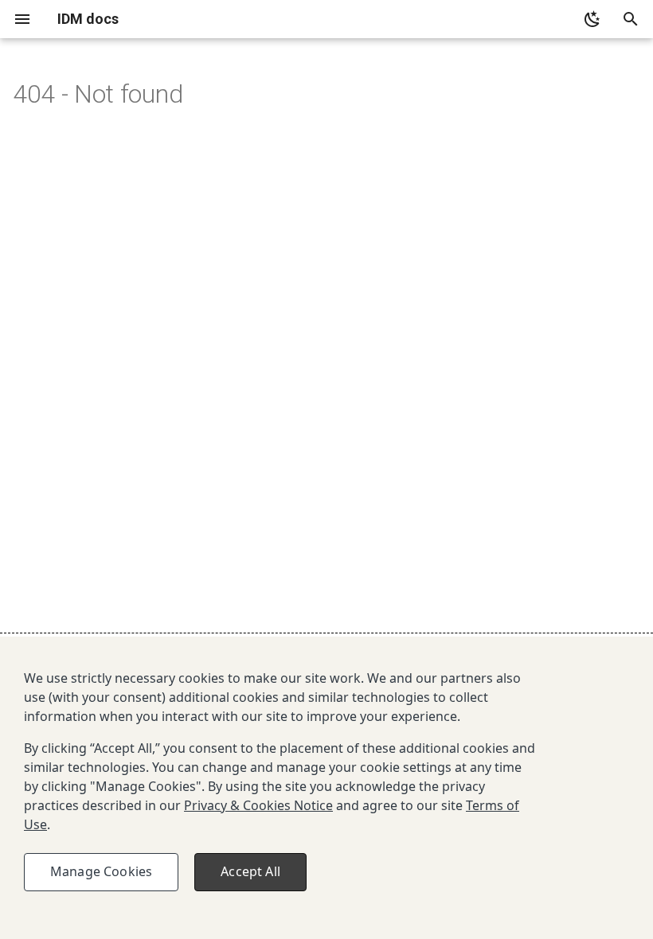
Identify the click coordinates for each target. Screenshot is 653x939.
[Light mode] (592, 19)
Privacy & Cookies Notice (258, 805)
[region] (326, 788)
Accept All (250, 871)
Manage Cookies (101, 871)
